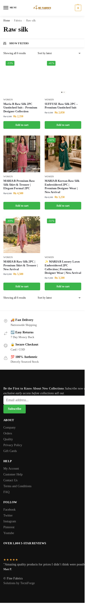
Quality (8, 439)
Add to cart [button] (21, 125)
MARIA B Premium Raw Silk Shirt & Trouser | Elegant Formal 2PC (19, 184)
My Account (11, 468)
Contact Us (10, 480)
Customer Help (13, 474)
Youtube (8, 533)
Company (9, 427)
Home (6, 20)
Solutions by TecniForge (19, 583)
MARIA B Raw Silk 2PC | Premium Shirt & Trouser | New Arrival (20, 265)
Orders (7, 433)
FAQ (6, 492)
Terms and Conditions (17, 486)
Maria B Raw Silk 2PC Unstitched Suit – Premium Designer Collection (20, 107)
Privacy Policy (12, 445)
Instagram (9, 521)
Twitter (8, 515)
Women (8, 99)
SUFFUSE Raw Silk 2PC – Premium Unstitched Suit (61, 105)
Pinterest (8, 527)
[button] (77, 8)
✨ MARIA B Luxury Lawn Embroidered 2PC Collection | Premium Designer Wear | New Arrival (63, 267)
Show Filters (19, 43)
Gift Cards (10, 451)
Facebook (9, 509)
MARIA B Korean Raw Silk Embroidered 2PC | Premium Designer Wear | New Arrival (62, 186)
